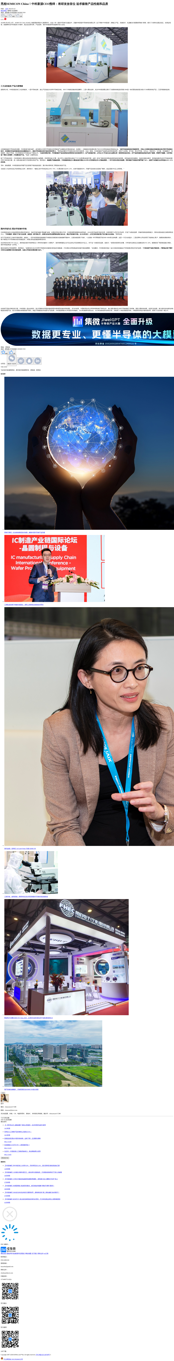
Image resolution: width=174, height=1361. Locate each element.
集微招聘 (16, 1253)
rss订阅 (46, 1253)
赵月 (6, 9)
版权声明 (10, 1253)
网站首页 (4, 1253)
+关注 (3, 1093)
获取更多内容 (5, 1158)
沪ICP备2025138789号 (43, 1354)
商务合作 (41, 1253)
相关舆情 (4, 10)
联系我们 (22, 1253)
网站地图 (28, 1253)
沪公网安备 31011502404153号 (13, 1359)
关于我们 (34, 1253)
